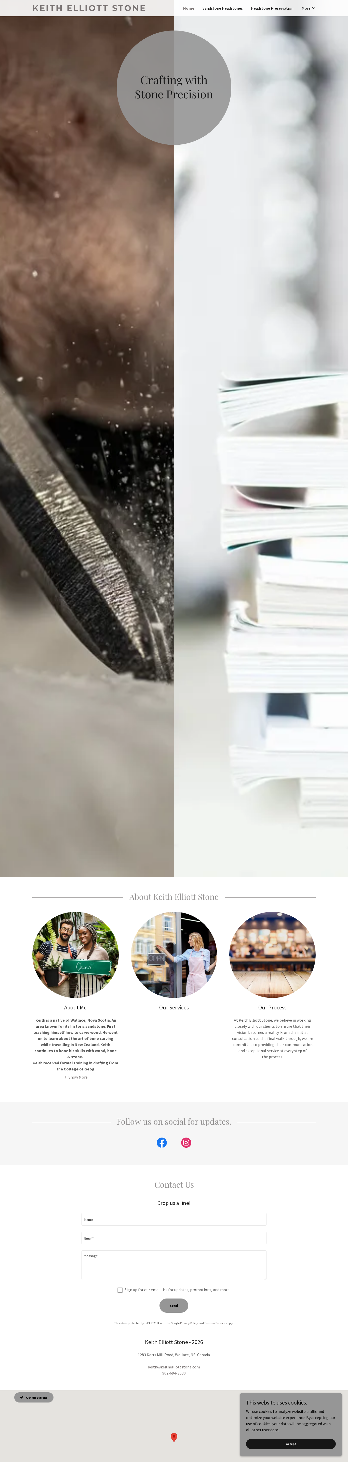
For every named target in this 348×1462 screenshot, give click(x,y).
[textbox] (174, 1219)
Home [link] (188, 8)
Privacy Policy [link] (189, 1323)
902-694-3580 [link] (174, 1373)
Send (174, 1305)
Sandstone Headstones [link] (223, 8)
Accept (291, 1444)
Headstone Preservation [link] (272, 8)
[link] (103, 9)
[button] (309, 8)
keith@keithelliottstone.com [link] (174, 1366)
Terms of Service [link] (214, 1323)
